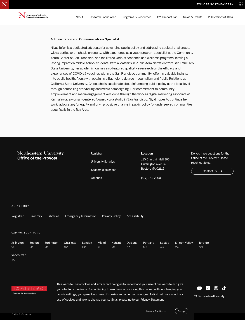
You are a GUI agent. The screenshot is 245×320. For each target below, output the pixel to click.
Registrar (97, 153)
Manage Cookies (154, 311)
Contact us (210, 171)
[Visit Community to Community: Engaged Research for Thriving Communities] (35, 17)
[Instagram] (216, 288)
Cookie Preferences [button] (21, 314)
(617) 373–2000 (151, 178)
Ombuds (96, 178)
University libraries (103, 162)
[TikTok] (224, 288)
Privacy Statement (152, 300)
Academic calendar (103, 170)
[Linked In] (208, 288)
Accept (181, 311)
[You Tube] (199, 288)
